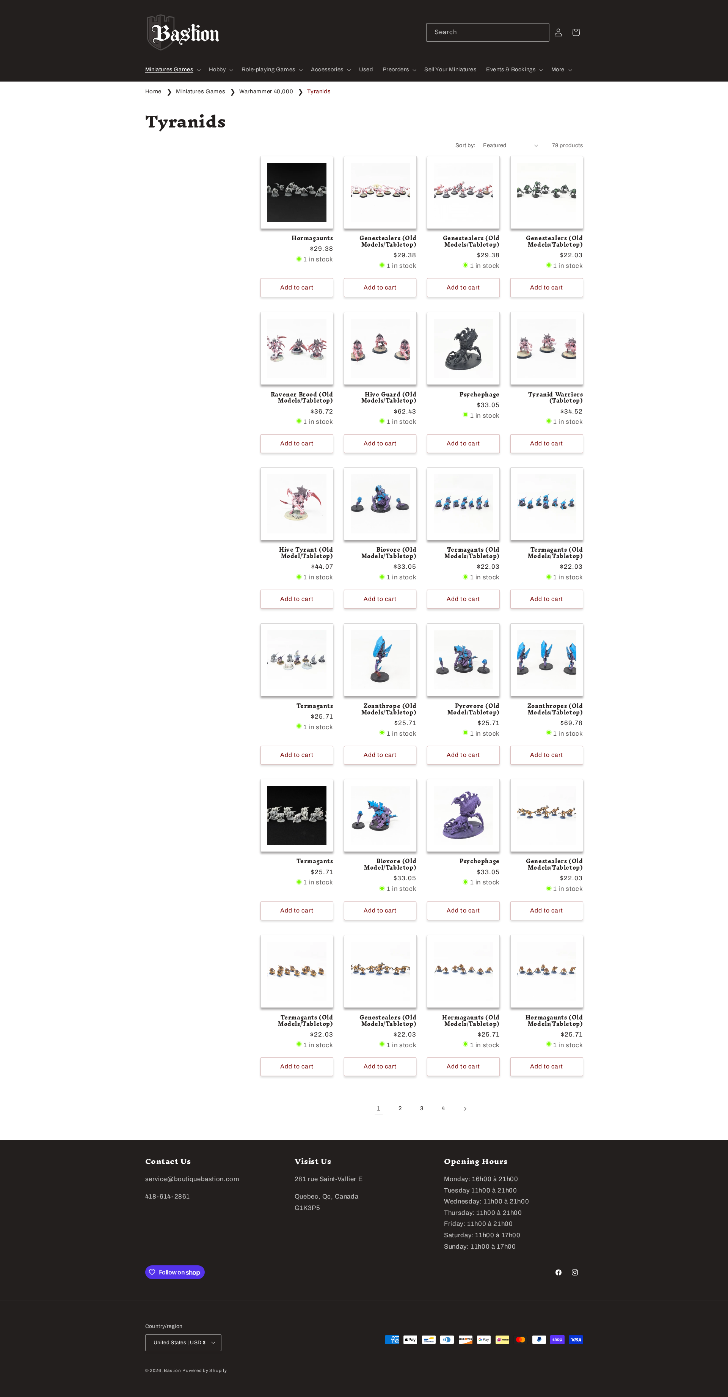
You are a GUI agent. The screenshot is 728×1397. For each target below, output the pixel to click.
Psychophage (480, 394)
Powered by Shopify (204, 1370)
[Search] (540, 32)
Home (153, 91)
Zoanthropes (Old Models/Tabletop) (555, 709)
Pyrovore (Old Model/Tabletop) (473, 709)
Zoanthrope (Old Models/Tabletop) (389, 709)
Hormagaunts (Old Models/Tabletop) (471, 1020)
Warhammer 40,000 (267, 91)
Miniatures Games (201, 91)
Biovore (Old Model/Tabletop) (390, 865)
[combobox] (488, 32)
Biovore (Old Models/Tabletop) (389, 553)
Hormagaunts (312, 239)
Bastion (172, 1370)
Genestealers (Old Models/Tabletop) (387, 242)
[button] (172, 69)
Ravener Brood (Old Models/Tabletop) (302, 397)
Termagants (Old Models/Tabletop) (472, 553)
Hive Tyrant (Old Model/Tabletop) (306, 553)
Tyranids (319, 91)
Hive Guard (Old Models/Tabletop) (389, 397)
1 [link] (379, 1108)
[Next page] (465, 1108)
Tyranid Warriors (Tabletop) (555, 397)
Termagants (315, 706)
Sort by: (465, 145)
